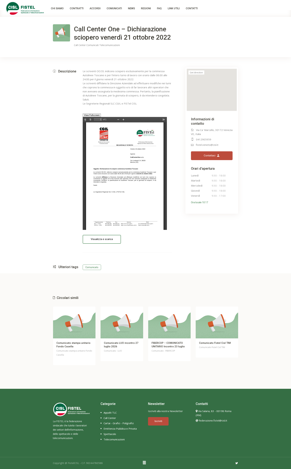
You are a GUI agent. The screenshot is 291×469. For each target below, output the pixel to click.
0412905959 (203, 139)
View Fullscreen (92, 115)
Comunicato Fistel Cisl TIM (215, 342)
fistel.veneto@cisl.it (207, 144)
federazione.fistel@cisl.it (212, 420)
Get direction (196, 72)
